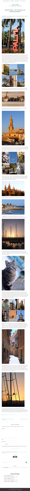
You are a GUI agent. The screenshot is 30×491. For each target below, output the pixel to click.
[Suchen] (26, 462)
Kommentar (3, 428)
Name (3, 439)
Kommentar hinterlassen (24, 414)
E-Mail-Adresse (3, 442)
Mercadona (5, 324)
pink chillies (15, 5)
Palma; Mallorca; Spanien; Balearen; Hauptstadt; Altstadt (8, 414)
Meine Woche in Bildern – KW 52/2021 (9, 481)
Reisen (15, 8)
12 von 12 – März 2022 (7, 475)
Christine (16, 12)
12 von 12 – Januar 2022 (7, 478)
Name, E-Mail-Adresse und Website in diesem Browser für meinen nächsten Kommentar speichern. (14, 446)
